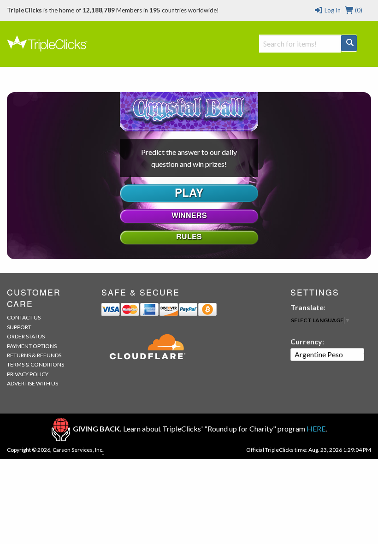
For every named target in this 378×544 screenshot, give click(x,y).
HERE (316, 428)
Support (19, 327)
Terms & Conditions (35, 364)
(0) (358, 10)
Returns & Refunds (34, 355)
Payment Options (32, 346)
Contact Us (24, 317)
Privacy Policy (27, 374)
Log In (331, 10)
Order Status (26, 336)
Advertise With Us (32, 383)
